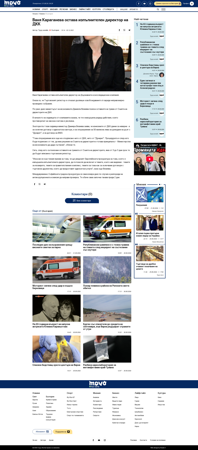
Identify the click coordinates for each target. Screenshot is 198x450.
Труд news (160, 275)
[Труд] (97, 384)
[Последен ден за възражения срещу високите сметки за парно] (56, 228)
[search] (158, 9)
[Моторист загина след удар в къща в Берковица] (56, 269)
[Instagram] (150, 3)
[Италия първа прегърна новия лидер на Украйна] (149, 223)
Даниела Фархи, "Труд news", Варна (150, 75)
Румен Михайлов (157, 242)
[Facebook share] (119, 30)
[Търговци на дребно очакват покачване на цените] (149, 253)
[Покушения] (149, 194)
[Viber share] (124, 30)
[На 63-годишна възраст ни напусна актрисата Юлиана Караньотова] (56, 308)
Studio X (163, 448)
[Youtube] (144, 3)
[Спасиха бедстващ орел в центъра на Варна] (56, 349)
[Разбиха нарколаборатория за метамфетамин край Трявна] (107, 349)
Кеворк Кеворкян (157, 211)
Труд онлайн (43, 30)
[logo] (12, 4)
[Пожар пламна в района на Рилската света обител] (107, 269)
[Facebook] (138, 3)
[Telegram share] (129, 30)
